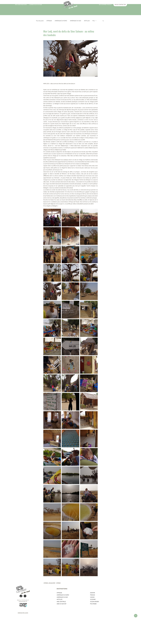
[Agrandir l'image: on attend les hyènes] (52, 567)
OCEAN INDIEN (94, 601)
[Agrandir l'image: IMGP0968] (89, 291)
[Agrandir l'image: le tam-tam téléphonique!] (70, 346)
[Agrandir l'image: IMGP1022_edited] (70, 438)
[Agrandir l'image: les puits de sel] (70, 512)
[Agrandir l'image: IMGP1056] (89, 530)
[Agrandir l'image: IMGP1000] (89, 309)
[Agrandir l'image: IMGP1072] (52, 512)
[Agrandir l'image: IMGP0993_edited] (70, 365)
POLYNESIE (93, 604)
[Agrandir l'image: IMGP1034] (52, 475)
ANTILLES (87, 20)
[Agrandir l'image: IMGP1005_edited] (52, 383)
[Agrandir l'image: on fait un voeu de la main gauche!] (70, 383)
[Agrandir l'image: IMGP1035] (70, 457)
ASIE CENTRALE (61, 601)
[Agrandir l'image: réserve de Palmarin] (52, 494)
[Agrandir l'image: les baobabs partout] (89, 254)
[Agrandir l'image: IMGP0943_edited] (52, 236)
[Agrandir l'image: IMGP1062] (70, 530)
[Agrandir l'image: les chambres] (52, 420)
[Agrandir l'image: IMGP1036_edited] (70, 494)
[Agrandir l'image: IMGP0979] (52, 291)
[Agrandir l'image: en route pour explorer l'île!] (89, 236)
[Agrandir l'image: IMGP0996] (52, 346)
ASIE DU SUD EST (61, 604)
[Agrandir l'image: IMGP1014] (89, 420)
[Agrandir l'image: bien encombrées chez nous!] (70, 420)
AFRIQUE (49, 20)
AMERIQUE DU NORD (61, 20)
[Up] (135, 615)
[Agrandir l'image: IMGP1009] (70, 309)
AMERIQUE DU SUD (75, 20)
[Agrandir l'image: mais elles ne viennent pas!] (70, 567)
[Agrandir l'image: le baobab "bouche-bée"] (70, 273)
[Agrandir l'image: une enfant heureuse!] (52, 328)
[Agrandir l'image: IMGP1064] (52, 530)
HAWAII (92, 597)
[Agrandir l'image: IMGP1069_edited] (89, 494)
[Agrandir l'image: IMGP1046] (52, 549)
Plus (94, 20)
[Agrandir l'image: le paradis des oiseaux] (70, 217)
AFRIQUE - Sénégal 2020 (49, 583)
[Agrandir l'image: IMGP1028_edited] (89, 457)
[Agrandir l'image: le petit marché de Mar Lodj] (89, 328)
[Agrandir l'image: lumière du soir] (89, 567)
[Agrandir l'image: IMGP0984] (70, 291)
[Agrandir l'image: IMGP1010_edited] (52, 401)
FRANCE (92, 595)
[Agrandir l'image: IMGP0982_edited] (52, 273)
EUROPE (92, 592)
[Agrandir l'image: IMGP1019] (52, 438)
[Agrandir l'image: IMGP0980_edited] (89, 273)
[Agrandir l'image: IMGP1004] (70, 328)
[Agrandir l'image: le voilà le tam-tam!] (89, 346)
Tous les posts (40, 20)
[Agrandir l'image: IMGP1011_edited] (70, 401)
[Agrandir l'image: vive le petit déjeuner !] (52, 217)
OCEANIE (93, 599)
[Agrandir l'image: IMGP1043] (70, 549)
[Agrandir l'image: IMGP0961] (52, 309)
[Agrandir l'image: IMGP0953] (70, 236)
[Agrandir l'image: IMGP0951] (89, 217)
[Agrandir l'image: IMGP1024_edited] (89, 438)
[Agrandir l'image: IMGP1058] (89, 512)
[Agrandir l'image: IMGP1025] (70, 475)
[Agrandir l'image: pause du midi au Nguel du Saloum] (89, 401)
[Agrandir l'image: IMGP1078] (89, 549)
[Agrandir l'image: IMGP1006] (89, 383)
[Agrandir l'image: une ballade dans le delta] (52, 457)
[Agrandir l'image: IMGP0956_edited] (52, 254)
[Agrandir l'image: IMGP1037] (89, 475)
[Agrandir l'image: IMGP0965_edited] (70, 254)
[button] (21, 4)
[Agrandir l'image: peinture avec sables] (52, 365)
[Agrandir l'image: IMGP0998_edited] (89, 365)
